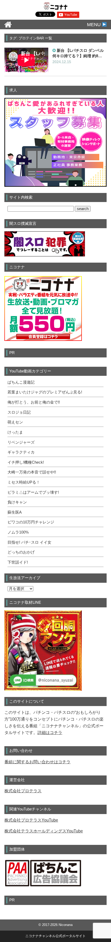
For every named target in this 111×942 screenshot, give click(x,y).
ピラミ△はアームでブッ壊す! (33, 492)
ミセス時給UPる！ (23, 482)
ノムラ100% (18, 532)
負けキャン (17, 502)
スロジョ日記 (19, 412)
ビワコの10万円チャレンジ (30, 522)
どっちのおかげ (21, 552)
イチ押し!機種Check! (25, 462)
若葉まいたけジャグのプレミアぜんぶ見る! (44, 392)
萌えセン (15, 422)
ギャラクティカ (21, 452)
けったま (15, 432)
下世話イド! (17, 562)
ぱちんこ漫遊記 (21, 382)
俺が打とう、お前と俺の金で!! (33, 402)
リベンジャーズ (21, 442)
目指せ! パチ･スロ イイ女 (29, 542)
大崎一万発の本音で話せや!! (31, 472)
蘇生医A (14, 512)
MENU (94, 24)
